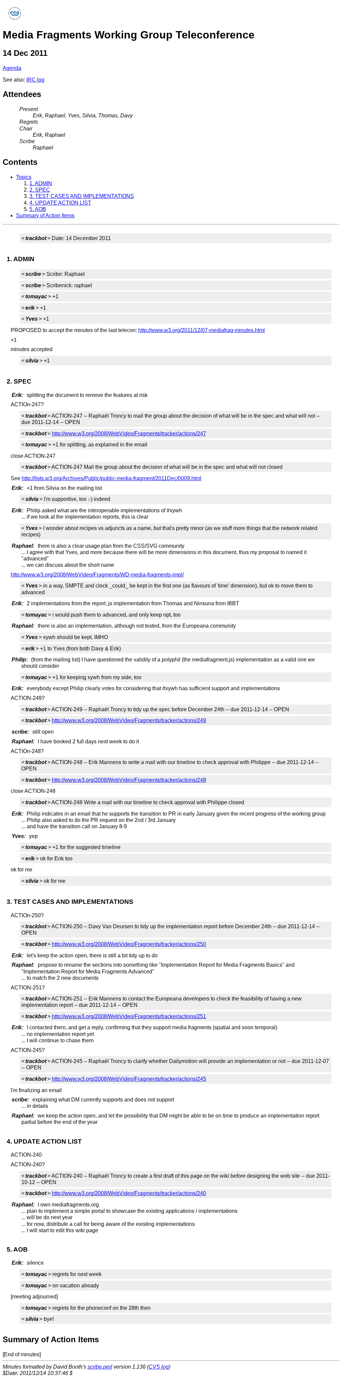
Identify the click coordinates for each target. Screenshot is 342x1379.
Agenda (12, 68)
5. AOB (37, 209)
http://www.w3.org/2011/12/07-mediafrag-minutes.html (201, 330)
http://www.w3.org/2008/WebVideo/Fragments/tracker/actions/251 (129, 1016)
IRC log (35, 80)
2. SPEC (39, 190)
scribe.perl (100, 1367)
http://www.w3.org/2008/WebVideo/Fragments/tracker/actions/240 (129, 1193)
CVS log (159, 1367)
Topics (23, 177)
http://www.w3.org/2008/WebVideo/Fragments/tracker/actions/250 (129, 944)
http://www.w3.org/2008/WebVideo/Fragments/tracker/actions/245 (129, 1079)
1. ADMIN (40, 183)
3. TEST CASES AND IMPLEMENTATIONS (81, 196)
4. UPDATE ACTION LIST (60, 203)
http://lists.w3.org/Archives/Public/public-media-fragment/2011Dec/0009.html (111, 478)
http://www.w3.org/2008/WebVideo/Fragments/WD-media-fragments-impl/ (97, 574)
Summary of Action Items (45, 215)
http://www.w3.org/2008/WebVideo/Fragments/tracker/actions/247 (129, 433)
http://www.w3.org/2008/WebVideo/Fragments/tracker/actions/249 (129, 720)
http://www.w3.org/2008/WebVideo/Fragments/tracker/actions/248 (129, 780)
